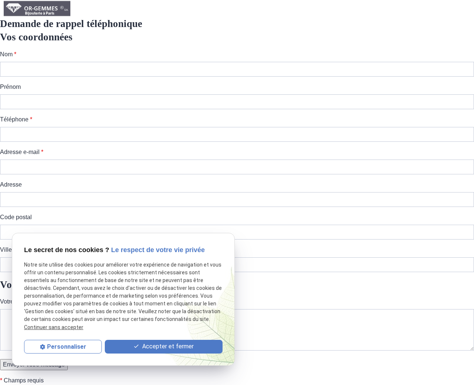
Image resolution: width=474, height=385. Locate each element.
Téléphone (16, 119)
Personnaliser (66, 346)
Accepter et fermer (167, 346)
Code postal (16, 217)
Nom (8, 54)
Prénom (10, 87)
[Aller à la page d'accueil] (37, 8)
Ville (6, 250)
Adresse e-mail (21, 152)
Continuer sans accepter (53, 327)
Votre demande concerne (35, 301)
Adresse (11, 184)
